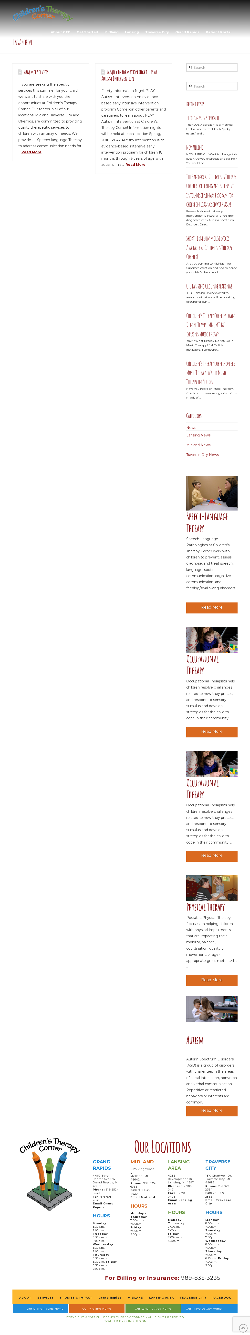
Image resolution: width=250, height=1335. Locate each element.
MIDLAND (135, 1297)
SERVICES (45, 1297)
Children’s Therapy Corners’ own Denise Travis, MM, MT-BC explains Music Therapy (210, 325)
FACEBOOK (221, 1297)
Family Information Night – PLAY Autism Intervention (129, 75)
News (191, 427)
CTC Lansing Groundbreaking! (209, 286)
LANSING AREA (161, 1297)
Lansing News (198, 435)
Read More (31, 152)
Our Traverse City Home (204, 1308)
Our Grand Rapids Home (45, 1308)
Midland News (198, 445)
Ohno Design (135, 1321)
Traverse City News (202, 455)
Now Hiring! (195, 147)
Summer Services (36, 72)
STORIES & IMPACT (76, 1297)
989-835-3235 (200, 1278)
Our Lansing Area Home (153, 1308)
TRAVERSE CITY (193, 1297)
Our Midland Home (97, 1308)
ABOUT (25, 1297)
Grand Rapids (110, 1297)
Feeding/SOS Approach (202, 118)
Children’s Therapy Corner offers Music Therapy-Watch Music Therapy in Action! (210, 373)
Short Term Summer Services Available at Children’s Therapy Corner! (209, 247)
